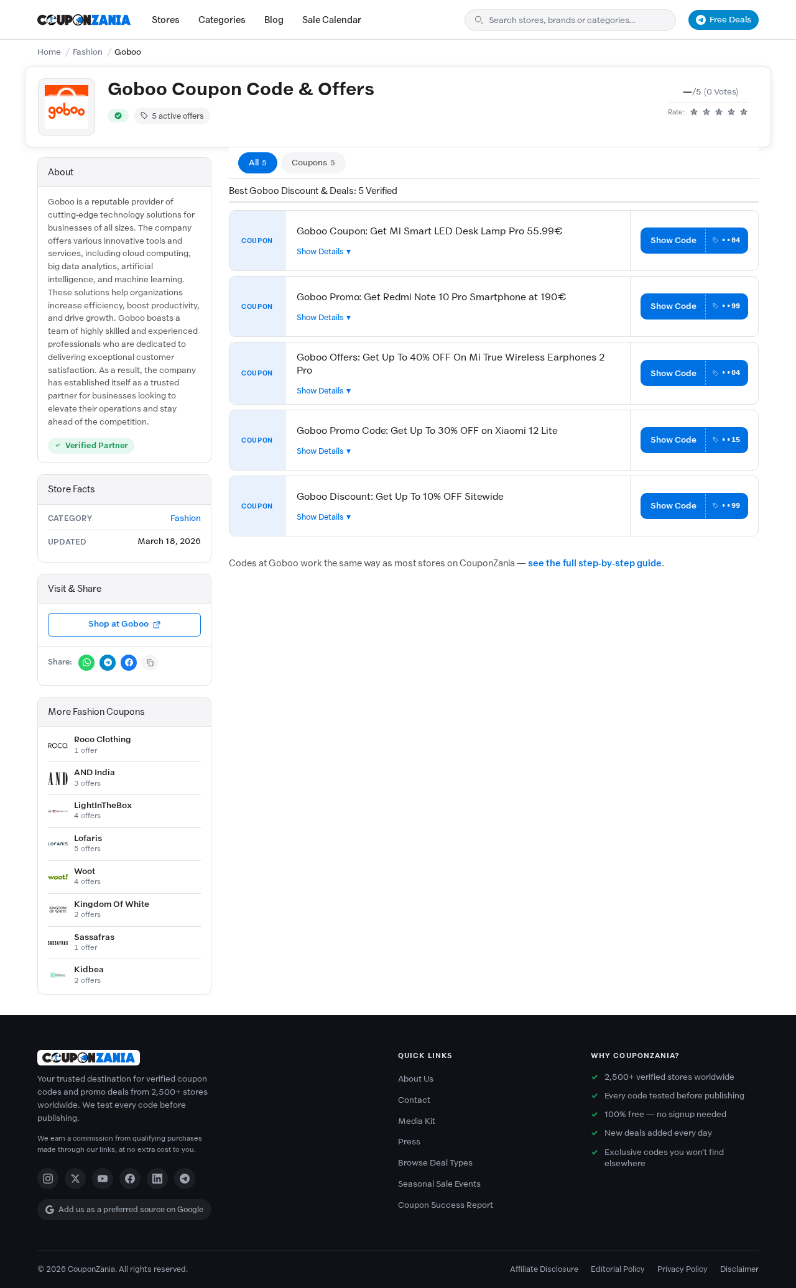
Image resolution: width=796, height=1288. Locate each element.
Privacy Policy (682, 1269)
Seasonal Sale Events (439, 1184)
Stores (166, 20)
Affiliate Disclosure (544, 1269)
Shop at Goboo (118, 623)
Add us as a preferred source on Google (130, 1209)
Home (49, 52)
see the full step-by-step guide (595, 563)
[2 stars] (706, 112)
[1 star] (694, 112)
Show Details (320, 251)
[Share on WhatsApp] (86, 663)
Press (409, 1141)
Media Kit (416, 1121)
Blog (274, 20)
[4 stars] (731, 112)
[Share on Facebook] (129, 663)
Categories (222, 20)
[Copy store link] (150, 663)
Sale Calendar (331, 20)
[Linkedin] (157, 1178)
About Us (415, 1078)
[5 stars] (743, 112)
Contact (414, 1100)
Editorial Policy (618, 1269)
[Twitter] (75, 1178)
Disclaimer (739, 1269)
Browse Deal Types (435, 1162)
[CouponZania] (205, 1057)
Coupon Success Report (445, 1205)
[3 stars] (718, 112)
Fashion (88, 52)
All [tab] (258, 162)
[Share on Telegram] (108, 663)
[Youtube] (102, 1178)
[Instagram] (47, 1178)
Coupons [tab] (313, 162)
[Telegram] (184, 1178)
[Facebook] (130, 1178)
